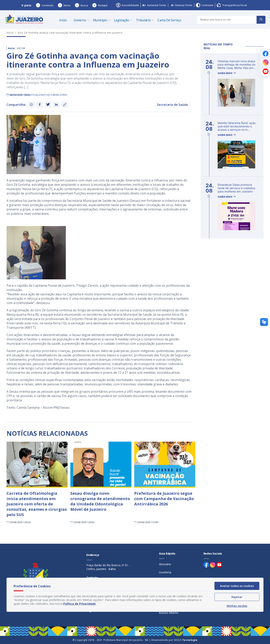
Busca (82, 5)
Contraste (207, 5)
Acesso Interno (168, 613)
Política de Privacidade (79, 604)
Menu (65, 5)
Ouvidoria (165, 572)
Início (63, 20)
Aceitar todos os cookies (237, 586)
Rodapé (101, 5)
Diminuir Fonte (183, 5)
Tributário (143, 20)
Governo (80, 20)
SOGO (185, 640)
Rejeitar (236, 597)
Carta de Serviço (169, 20)
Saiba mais (225, 73)
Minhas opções (237, 606)
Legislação (121, 20)
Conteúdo (45, 5)
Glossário (165, 564)
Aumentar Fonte (156, 5)
